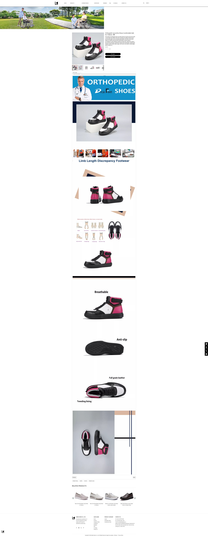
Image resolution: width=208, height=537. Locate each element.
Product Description (76, 74)
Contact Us (96, 529)
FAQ (94, 526)
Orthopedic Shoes (108, 520)
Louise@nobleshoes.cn (122, 522)
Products (95, 520)
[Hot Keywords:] (144, 3)
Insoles (106, 519)
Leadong (111, 535)
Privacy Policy (120, 535)
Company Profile (97, 522)
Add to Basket (112, 56)
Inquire (113, 54)
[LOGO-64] (73, 518)
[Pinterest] (83, 528)
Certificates (96, 523)
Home (95, 519)
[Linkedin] (79, 528)
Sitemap (115, 535)
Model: (74, 72)
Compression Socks (108, 522)
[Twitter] (81, 528)
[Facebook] (76, 528)
